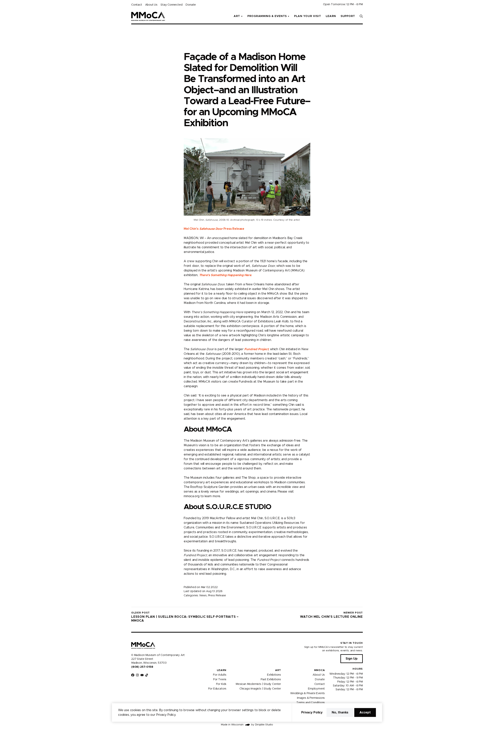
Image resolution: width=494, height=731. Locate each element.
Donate (190, 4)
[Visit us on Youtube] (142, 675)
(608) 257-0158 (142, 667)
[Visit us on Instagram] (137, 675)
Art (278, 670)
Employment (316, 688)
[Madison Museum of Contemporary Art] (148, 16)
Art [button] (237, 16)
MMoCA (319, 670)
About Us (151, 4)
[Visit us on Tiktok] (146, 675)
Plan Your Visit (307, 16)
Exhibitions (274, 675)
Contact (136, 4)
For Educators (217, 688)
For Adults (219, 675)
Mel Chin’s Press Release (214, 228)
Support (348, 16)
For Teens (219, 679)
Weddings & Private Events (307, 693)
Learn (331, 16)
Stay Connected (171, 4)
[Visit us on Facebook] (132, 675)
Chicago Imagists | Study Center (260, 688)
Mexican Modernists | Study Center (258, 684)
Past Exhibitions (271, 679)
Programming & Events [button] (267, 16)
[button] (361, 16)
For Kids (221, 684)
